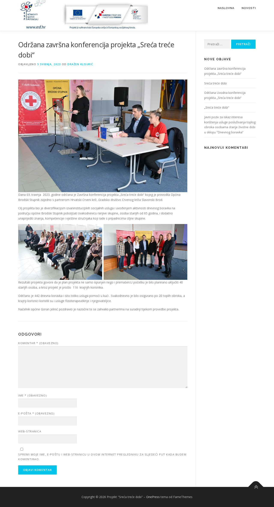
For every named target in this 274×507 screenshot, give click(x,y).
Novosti (249, 8)
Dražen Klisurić (80, 64)
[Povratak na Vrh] (256, 487)
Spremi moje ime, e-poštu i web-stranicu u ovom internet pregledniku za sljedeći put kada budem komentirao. (102, 456)
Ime (32, 395)
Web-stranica (29, 431)
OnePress (153, 497)
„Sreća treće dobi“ (216, 107)
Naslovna (226, 8)
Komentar (38, 343)
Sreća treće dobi (215, 83)
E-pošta (36, 413)
